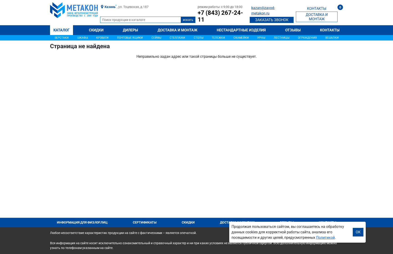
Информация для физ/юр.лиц (82, 222)
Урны (261, 37)
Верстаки (62, 37)
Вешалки (332, 37)
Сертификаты (144, 222)
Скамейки (241, 37)
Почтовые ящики (130, 37)
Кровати (102, 37)
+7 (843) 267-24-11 (220, 16)
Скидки (96, 30)
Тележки (218, 37)
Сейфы (156, 37)
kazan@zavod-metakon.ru (263, 10)
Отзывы (293, 30)
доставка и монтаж (317, 17)
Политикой (325, 237)
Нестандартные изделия (241, 30)
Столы (198, 37)
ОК (358, 232)
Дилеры (130, 30)
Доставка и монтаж (177, 30)
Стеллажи (177, 37)
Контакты (330, 30)
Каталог (61, 30)
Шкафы (82, 37)
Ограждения (307, 37)
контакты (316, 8)
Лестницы (281, 37)
